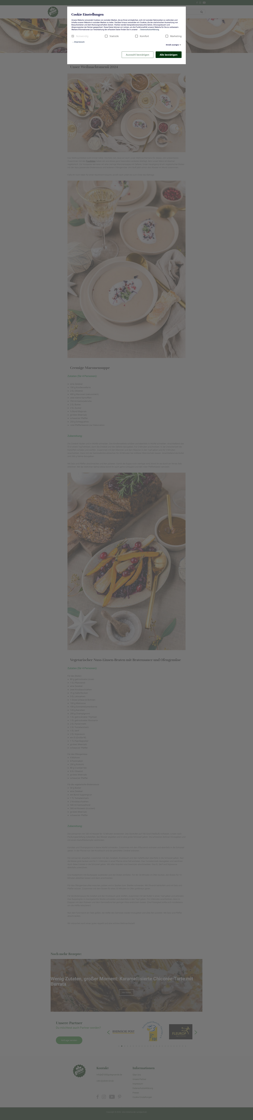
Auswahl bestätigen (137, 54)
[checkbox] (72, 36)
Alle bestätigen (168, 54)
